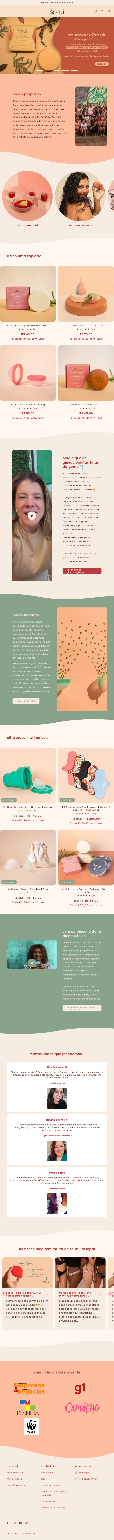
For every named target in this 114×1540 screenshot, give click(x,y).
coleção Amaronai (16, 1485)
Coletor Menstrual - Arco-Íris (86, 325)
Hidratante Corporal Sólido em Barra (28, 325)
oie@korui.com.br (87, 1479)
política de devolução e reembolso (53, 1493)
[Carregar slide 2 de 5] (48, 70)
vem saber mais (26, 700)
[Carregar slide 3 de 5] (57, 70)
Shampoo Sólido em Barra (86, 404)
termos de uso (48, 1501)
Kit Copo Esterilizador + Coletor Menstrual (27, 807)
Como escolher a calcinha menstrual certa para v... (75, 1294)
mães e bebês (14, 1479)
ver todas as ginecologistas (75, 571)
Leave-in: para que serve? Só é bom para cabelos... (24, 1294)
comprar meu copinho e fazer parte (81, 1008)
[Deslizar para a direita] (110, 1293)
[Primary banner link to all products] (57, 45)
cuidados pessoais (80, 225)
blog (40, 1249)
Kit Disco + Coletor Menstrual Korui (28, 889)
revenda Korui (48, 1472)
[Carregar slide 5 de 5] (74, 70)
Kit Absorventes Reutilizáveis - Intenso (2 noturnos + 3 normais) (86, 809)
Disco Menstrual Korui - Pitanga (28, 404)
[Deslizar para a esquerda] (3, 1293)
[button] (6, 11)
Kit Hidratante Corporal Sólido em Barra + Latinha (86, 891)
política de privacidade (53, 1507)
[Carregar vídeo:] (32, 515)
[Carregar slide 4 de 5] (65, 70)
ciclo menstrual (27, 225)
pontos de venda (50, 1485)
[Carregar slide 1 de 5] (39, 70)
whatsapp (83, 1472)
